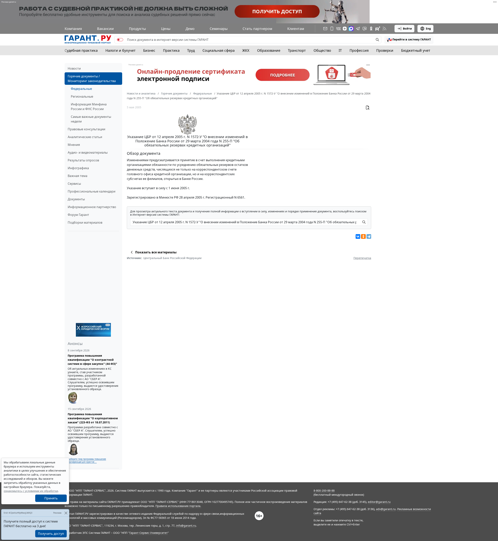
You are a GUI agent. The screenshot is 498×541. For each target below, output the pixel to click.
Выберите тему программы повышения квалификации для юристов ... (87, 460)
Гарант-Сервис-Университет (148, 533)
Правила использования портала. (178, 506)
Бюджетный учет (415, 50)
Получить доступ (51, 533)
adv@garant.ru (386, 509)
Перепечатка (362, 258)
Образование (268, 50)
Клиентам (295, 28)
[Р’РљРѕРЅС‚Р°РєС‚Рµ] (358, 236)
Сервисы (74, 183)
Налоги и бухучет (120, 50)
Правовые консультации (86, 129)
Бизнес (149, 50)
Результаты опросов (83, 160)
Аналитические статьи (85, 137)
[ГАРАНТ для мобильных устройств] (332, 28)
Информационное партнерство (92, 207)
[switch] (120, 39)
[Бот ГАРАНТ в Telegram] (364, 28)
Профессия (359, 50)
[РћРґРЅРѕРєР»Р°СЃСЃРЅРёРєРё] (363, 236)
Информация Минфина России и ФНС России (89, 106)
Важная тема (77, 176)
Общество (322, 50)
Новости (74, 68)
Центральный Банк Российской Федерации (172, 258)
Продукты (137, 28)
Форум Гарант (78, 215)
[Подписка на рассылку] (325, 28)
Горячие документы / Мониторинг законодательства (92, 78)
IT (340, 50)
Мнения (74, 145)
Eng (428, 28)
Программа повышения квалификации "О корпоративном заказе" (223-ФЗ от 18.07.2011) (93, 418)
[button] (408, 39)
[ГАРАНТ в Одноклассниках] (371, 28)
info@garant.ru (186, 525)
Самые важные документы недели (91, 119)
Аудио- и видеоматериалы (88, 152)
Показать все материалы (156, 252)
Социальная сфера (219, 50)
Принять (51, 498)
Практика (171, 50)
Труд (191, 50)
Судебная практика (81, 50)
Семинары (219, 28)
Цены (165, 28)
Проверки (384, 50)
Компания (73, 28)
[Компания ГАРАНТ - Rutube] (377, 28)
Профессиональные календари (91, 191)
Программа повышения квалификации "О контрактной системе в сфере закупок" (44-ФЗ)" (92, 360)
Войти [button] (407, 28)
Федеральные (81, 89)
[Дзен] (345, 29)
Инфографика (78, 168)
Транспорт (297, 50)
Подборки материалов (85, 222)
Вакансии (105, 28)
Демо (190, 28)
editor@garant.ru (379, 502)
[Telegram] (368, 236)
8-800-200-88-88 (324, 490)
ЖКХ (245, 50)
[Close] (66, 513)
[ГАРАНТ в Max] (351, 28)
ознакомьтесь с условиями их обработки (31, 491)
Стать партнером (257, 28)
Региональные (82, 96)
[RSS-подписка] (384, 28)
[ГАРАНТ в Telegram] (358, 28)
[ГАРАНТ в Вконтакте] (338, 28)
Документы (76, 199)
